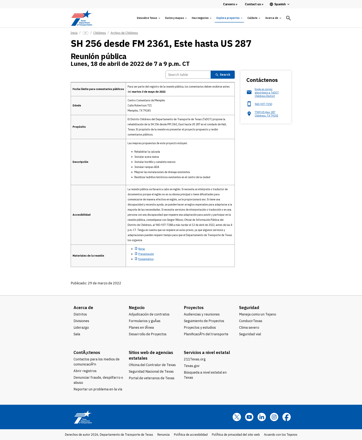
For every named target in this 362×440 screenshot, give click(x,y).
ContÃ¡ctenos (87, 352)
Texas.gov (191, 366)
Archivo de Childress (124, 33)
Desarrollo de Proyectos (147, 334)
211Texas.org (195, 359)
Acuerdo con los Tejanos (280, 434)
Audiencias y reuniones (202, 314)
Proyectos (194, 307)
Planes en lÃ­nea (141, 327)
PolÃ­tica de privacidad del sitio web (236, 434)
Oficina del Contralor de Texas (152, 365)
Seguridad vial (250, 334)
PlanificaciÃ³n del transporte (206, 334)
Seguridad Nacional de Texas (151, 371)
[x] (237, 417)
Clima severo (249, 327)
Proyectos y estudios (200, 327)
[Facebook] (286, 417)
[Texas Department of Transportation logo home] (81, 18)
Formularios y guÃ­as (144, 321)
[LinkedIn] (262, 417)
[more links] (85, 33)
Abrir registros (85, 371)
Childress (99, 33)
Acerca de (83, 307)
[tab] (148, 18)
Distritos (80, 314)
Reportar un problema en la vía (98, 389)
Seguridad (249, 307)
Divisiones (81, 321)
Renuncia (163, 434)
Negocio (137, 307)
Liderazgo (81, 327)
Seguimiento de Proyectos (204, 321)
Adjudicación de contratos (149, 314)
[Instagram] (274, 417)
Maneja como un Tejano (257, 314)
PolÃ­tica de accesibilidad (191, 434)
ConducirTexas (250, 321)
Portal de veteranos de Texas (151, 378)
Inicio (74, 33)
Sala (77, 334)
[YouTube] (249, 417)
